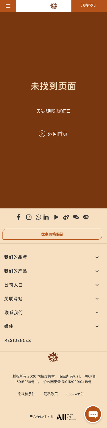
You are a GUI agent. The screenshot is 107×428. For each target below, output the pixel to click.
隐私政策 (51, 393)
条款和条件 (26, 393)
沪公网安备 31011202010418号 (67, 381)
